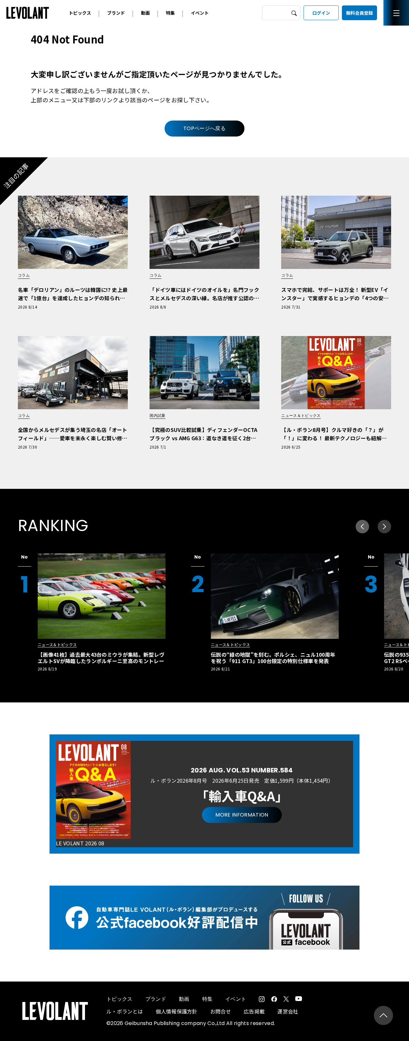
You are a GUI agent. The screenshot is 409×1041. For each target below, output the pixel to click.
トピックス (80, 13)
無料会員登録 (359, 13)
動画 (145, 13)
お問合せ (220, 1011)
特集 (170, 13)
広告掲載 (254, 1011)
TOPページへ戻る (204, 128)
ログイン (321, 13)
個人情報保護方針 (176, 1011)
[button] (384, 526)
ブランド (116, 13)
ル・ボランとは (124, 1011)
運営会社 (287, 1011)
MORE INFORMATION (241, 814)
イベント (200, 13)
